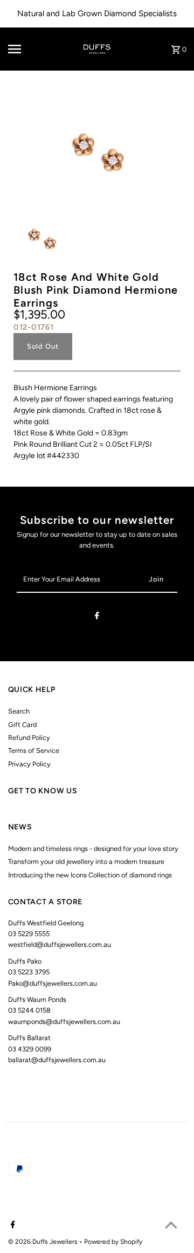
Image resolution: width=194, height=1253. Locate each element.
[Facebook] (97, 617)
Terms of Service (33, 750)
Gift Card (22, 725)
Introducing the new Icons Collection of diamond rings (90, 875)
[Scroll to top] (171, 1225)
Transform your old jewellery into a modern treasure (86, 861)
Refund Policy (29, 737)
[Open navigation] (22, 49)
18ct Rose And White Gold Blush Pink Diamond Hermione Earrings (95, 290)
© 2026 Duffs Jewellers (43, 1241)
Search (19, 711)
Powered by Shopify (113, 1241)
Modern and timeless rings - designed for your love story (93, 848)
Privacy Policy (29, 764)
